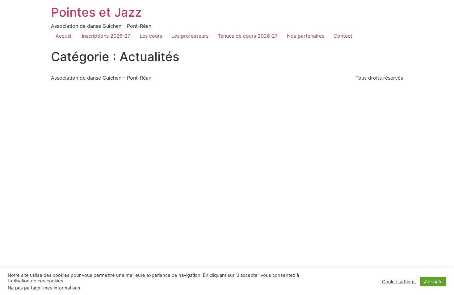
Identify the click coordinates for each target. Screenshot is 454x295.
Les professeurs (189, 36)
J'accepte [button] (433, 281)
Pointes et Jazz (96, 12)
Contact (343, 36)
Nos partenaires (305, 36)
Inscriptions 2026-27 (106, 36)
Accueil (64, 36)
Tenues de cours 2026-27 (248, 36)
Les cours (151, 36)
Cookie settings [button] (399, 282)
